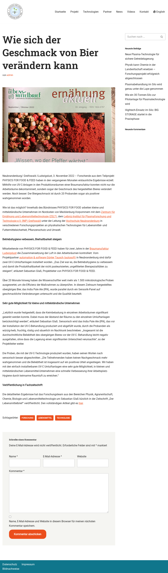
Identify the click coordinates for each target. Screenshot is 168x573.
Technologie (63, 418)
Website (81, 456)
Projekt (74, 11)
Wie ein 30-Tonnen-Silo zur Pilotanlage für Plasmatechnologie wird (145, 99)
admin (10, 75)
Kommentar (16, 471)
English (160, 11)
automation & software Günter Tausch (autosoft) (47, 257)
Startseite (60, 11)
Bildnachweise (10, 568)
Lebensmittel (45, 418)
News (119, 11)
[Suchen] (162, 36)
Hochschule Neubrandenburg (83, 220)
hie (80, 403)
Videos (131, 11)
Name (13, 456)
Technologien (91, 11)
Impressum (28, 564)
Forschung (27, 418)
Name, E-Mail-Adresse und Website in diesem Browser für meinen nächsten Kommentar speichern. (52, 523)
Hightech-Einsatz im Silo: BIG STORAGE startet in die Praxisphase (142, 114)
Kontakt (144, 11)
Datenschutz (9, 564)
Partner (107, 11)
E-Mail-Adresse (52, 456)
